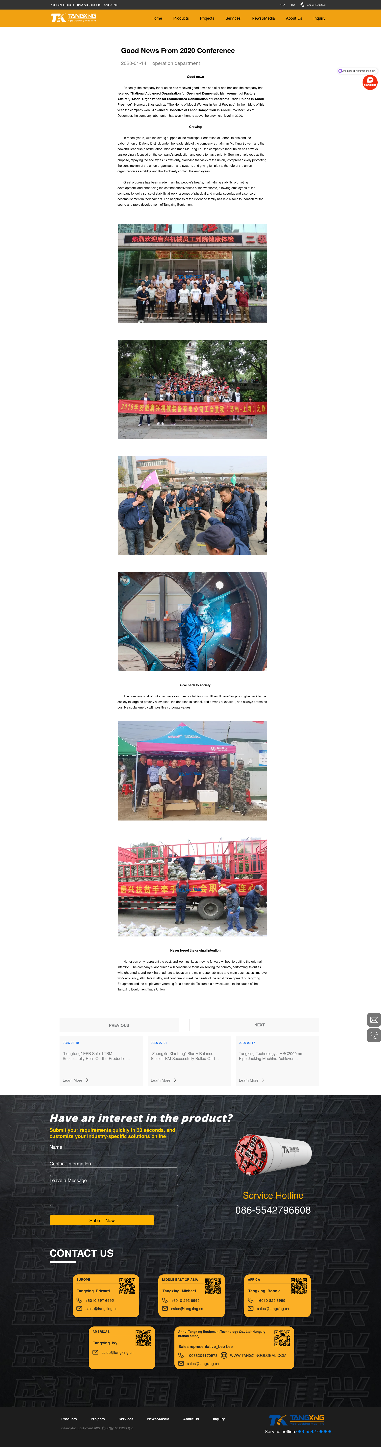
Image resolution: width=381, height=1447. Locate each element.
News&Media (263, 18)
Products (181, 18)
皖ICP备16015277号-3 (117, 1428)
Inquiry (319, 18)
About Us (294, 18)
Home (157, 18)
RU (293, 5)
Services (233, 18)
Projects (207, 18)
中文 (282, 5)
